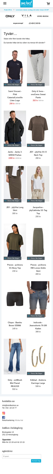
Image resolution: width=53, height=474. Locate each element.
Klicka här (19, 420)
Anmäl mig (36, 461)
